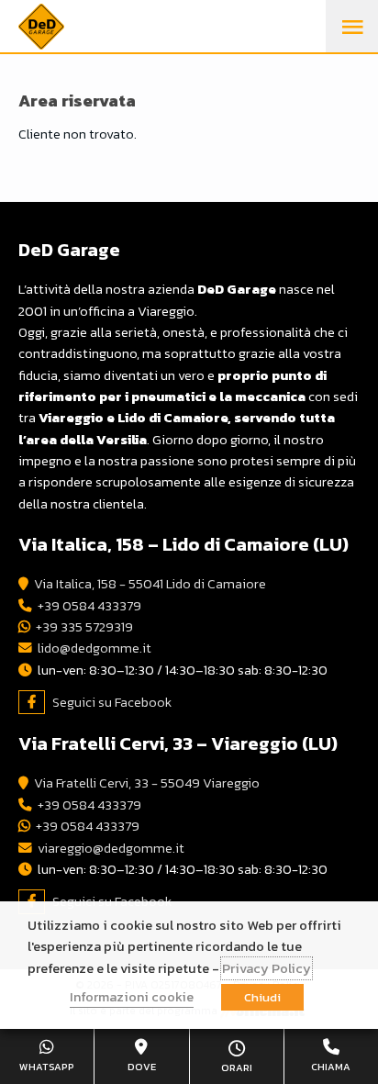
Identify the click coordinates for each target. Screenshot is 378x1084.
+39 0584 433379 (89, 606)
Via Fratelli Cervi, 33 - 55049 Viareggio (147, 783)
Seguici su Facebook (112, 702)
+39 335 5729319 (84, 627)
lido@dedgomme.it (94, 648)
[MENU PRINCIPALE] (352, 26)
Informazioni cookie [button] (132, 997)
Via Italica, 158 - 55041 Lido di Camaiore (150, 584)
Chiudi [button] (262, 997)
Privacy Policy (266, 968)
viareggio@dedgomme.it (111, 848)
